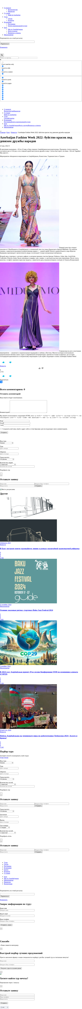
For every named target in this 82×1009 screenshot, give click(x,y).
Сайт (1, 425)
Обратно (3, 452)
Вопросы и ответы (14, 33)
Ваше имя (3, 908)
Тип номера (4, 825)
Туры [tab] (2, 757)
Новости (14, 132)
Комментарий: (5, 412)
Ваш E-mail (4, 914)
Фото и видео (12, 31)
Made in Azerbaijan (14, 15)
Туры (6, 17)
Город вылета (4, 457)
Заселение (3, 814)
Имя (1, 421)
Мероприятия (8, 35)
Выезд (2, 820)
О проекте (7, 8)
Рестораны (11, 24)
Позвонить (3, 47)
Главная (2, 132)
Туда (1, 446)
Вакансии (11, 11)
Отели (10, 18)
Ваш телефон (4, 919)
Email (2, 423)
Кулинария (7, 22)
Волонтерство (13, 9)
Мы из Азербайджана (15, 29)
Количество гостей (6, 782)
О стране (7, 13)
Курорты (11, 20)
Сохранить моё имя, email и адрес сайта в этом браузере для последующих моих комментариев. (35, 429)
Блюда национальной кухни (17, 26)
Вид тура (3, 441)
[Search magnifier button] (2, 55)
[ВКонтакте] (1, 382)
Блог (5, 27)
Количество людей (6, 462)
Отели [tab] (6, 757)
